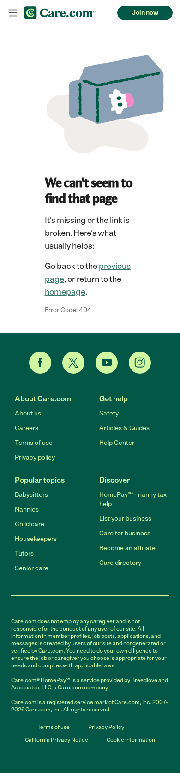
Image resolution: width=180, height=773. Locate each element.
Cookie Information (131, 740)
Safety (109, 413)
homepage (65, 292)
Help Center (116, 443)
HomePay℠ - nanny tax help (133, 499)
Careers (26, 428)
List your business (125, 519)
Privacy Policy (106, 727)
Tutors (24, 553)
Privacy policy (35, 457)
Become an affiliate (127, 548)
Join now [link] (145, 13)
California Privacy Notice (56, 740)
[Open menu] (12, 12)
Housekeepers (36, 539)
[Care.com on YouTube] (107, 363)
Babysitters (31, 495)
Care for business (124, 533)
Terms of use (34, 443)
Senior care (31, 568)
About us (28, 413)
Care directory (120, 563)
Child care (29, 524)
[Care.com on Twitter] (73, 363)
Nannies (27, 509)
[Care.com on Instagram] (140, 363)
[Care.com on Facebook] (40, 363)
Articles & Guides (124, 428)
